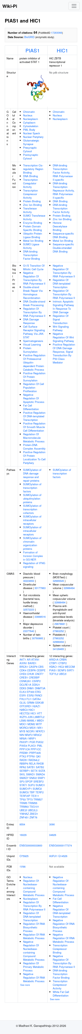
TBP (32, 792)
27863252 (58, 631)
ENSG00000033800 (31, 845)
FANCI (38, 695)
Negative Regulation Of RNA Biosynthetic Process (64, 925)
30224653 (28, 581)
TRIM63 (24, 806)
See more (25, 984)
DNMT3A (40, 688)
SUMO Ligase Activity (31, 246)
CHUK (30, 674)
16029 (23, 835)
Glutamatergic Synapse (31, 142)
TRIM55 (32, 803)
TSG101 (34, 806)
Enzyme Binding (32, 223)
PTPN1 (31, 756)
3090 (52, 824)
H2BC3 (24, 710)
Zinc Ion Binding (32, 205)
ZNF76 (33, 817)
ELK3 (23, 692)
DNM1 (30, 688)
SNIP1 (41, 778)
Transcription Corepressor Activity (30, 194)
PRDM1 (24, 753)
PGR (32, 742)
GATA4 (36, 699)
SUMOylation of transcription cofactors (32, 509)
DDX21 (36, 684)
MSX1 (33, 728)
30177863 (40, 588)
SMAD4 (40, 774)
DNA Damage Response (31, 321)
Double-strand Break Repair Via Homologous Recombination (33, 292)
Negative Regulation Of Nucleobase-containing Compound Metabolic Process (34, 950)
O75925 (24, 856)
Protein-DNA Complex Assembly (34, 446)
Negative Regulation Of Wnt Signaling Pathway (63, 337)
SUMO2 (37, 788)
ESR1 (23, 695)
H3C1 (31, 710)
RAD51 (24, 760)
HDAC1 (53, 667)
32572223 (28, 609)
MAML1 (31, 720)
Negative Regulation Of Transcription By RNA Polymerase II (34, 278)
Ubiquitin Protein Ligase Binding (32, 235)
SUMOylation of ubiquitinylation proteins (32, 498)
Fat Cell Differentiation (31, 407)
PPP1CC (36, 749)
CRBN (62, 659)
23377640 (28, 631)
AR (28, 659)
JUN (29, 717)
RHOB (40, 763)
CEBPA (31, 670)
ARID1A (54, 659)
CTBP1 (53, 663)
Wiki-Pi (9, 6)
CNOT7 (39, 674)
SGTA (41, 771)
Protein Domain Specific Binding (32, 228)
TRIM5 (23, 803)
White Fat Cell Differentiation (61, 993)
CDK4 (23, 670)
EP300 (30, 692)
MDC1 (23, 724)
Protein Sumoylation (30, 350)
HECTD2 (25, 713)
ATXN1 (35, 659)
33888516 (40, 617)
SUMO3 (24, 792)
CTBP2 (62, 663)
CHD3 (23, 674)
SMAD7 (24, 778)
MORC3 (24, 728)
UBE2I (23, 810)
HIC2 (61, 667)
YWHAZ (24, 814)
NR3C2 (37, 735)
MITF (39, 724)
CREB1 (24, 677)
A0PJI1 (53, 856)
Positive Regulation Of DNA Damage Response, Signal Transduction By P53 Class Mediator (64, 353)
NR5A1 (24, 738)
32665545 (58, 581)
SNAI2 (33, 778)
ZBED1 (34, 814)
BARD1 (32, 663)
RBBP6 (24, 763)
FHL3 (23, 699)
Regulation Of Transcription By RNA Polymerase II (34, 312)
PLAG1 (32, 745)
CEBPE (41, 670)
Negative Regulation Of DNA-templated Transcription (61, 911)
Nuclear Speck (31, 133)
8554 (22, 824)
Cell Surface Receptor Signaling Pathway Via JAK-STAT (34, 332)
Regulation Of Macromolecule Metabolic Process (34, 437)
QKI (38, 756)
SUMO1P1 (26, 788)
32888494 (69, 588)
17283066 (56, 32)
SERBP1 (25, 771)
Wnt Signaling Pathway (61, 328)
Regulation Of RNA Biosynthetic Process (34, 927)
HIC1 (62, 50)
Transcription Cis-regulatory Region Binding (33, 168)
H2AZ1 (36, 706)
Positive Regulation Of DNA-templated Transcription (34, 416)
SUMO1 (40, 785)
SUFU (31, 785)
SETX (34, 771)
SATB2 (40, 767)
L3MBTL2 (38, 717)
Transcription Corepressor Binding (60, 948)
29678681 (59, 624)
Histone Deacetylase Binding (60, 226)
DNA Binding (30, 176)
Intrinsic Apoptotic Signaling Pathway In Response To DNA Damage (63, 306)
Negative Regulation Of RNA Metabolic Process (34, 977)
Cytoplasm (29, 122)
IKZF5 (23, 717)
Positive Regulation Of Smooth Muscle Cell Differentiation (34, 426)
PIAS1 (32, 50)
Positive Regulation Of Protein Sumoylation (34, 376)
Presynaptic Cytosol (30, 149)
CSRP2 (36, 681)
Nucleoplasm (30, 119)
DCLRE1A (25, 684)
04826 (52, 835)
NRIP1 (32, 738)
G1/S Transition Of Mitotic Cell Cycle (34, 267)
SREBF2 (38, 781)
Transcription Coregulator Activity (30, 183)
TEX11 (35, 796)
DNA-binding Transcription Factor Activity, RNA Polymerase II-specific (63, 172)
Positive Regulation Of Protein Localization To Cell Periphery (34, 457)
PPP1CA (25, 749)
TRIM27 (38, 799)
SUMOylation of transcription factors (32, 487)
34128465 (58, 649)
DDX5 (23, 688)
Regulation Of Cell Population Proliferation (33, 387)
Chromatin (29, 112)
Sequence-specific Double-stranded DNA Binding (63, 247)
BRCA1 (24, 667)
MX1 (40, 728)
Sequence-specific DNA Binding (63, 235)
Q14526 (62, 856)
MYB (22, 731)
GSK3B (39, 702)
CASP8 (33, 667)
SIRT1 (70, 670)
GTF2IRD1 (26, 706)
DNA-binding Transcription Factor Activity (61, 208)
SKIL (22, 774)
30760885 (37, 638)
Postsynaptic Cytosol (30, 156)
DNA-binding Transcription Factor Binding (31, 254)
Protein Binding (32, 201)
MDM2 (31, 724)
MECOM (70, 667)
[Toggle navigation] (74, 6)
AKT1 (23, 659)
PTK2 (23, 756)
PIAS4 (23, 745)
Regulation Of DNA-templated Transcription (61, 283)
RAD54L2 (33, 760)
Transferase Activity (30, 210)
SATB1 (31, 767)
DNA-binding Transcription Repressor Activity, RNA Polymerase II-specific (64, 190)
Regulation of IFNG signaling (34, 565)
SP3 (22, 781)
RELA (32, 763)
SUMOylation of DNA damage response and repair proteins (32, 475)
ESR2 (30, 695)
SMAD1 (30, 774)
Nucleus (27, 115)
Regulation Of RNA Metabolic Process (34, 936)
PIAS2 (39, 742)
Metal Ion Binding (33, 241)
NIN (22, 735)
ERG (38, 692)
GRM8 (30, 702)
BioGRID (29, 37)
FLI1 (29, 699)
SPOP (29, 781)
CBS (41, 667)
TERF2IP (25, 796)
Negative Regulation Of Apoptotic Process (33, 398)
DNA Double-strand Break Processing (34, 303)
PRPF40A (35, 753)
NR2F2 (29, 735)
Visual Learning (32, 344)
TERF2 (39, 792)
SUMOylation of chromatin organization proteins (32, 543)
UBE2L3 (32, 810)
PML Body (29, 130)
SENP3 (62, 670)
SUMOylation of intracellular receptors (32, 520)
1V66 (22, 866)
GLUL (23, 702)
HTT (39, 713)
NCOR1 (30, 731)
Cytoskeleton (30, 126)
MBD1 (40, 720)
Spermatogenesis (33, 341)
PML (39, 745)
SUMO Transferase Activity (34, 217)
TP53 (23, 799)
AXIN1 (23, 663)
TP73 (29, 799)
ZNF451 (24, 817)
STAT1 (23, 785)
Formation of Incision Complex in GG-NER (33, 555)
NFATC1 (40, 731)
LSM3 (23, 720)
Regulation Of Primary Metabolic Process (33, 966)
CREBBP (34, 677)
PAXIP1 (24, 742)
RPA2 (23, 767)
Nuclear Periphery (33, 137)
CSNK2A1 (25, 681)
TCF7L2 (53, 674)
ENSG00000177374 (60, 845)
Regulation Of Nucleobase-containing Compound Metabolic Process (34, 888)
